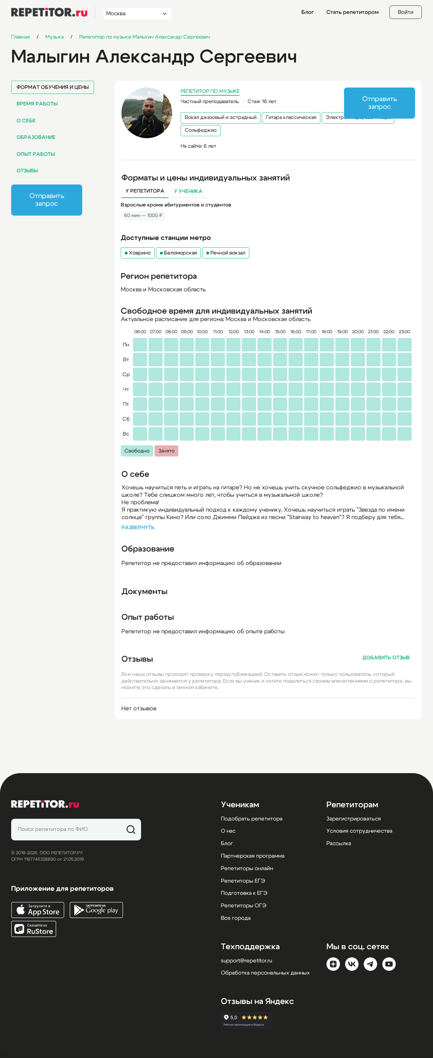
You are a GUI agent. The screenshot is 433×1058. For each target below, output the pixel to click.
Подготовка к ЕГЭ (244, 893)
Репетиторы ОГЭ (243, 905)
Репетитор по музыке (210, 91)
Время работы (37, 103)
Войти (405, 12)
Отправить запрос (46, 200)
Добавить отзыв (386, 657)
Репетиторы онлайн (247, 868)
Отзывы (27, 170)
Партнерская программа (252, 856)
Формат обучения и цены (53, 87)
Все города (236, 918)
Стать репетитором (352, 12)
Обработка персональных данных (265, 973)
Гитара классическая (291, 117)
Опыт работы (36, 154)
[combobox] (131, 13)
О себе (26, 120)
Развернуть (138, 527)
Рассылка (338, 843)
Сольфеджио (200, 130)
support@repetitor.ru (246, 960)
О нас (228, 831)
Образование (36, 137)
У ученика (188, 191)
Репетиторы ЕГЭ (243, 881)
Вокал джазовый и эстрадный (220, 117)
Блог (307, 12)
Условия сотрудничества (359, 831)
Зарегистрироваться (353, 818)
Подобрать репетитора (251, 818)
